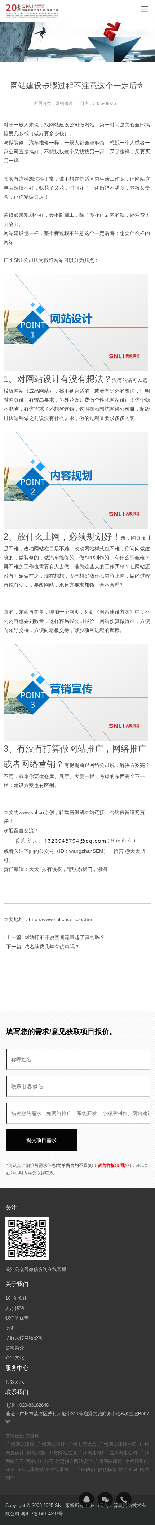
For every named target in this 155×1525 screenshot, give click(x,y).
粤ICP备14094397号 (42, 1513)
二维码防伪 (83, 1469)
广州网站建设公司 (118, 1444)
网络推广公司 (40, 1461)
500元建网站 (31, 1469)
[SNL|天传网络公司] (32, 11)
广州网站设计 (51, 1444)
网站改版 (36, 1452)
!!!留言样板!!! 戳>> (111, 1165)
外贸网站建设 (63, 1452)
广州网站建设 (20, 1444)
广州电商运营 (82, 1444)
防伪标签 (107, 1469)
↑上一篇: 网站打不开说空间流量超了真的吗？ (54, 937)
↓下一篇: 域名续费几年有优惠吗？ (42, 946)
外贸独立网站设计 (74, 1461)
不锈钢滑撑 (57, 1469)
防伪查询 (127, 1469)
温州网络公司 (123, 1452)
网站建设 (64, 103)
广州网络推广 (92, 1452)
